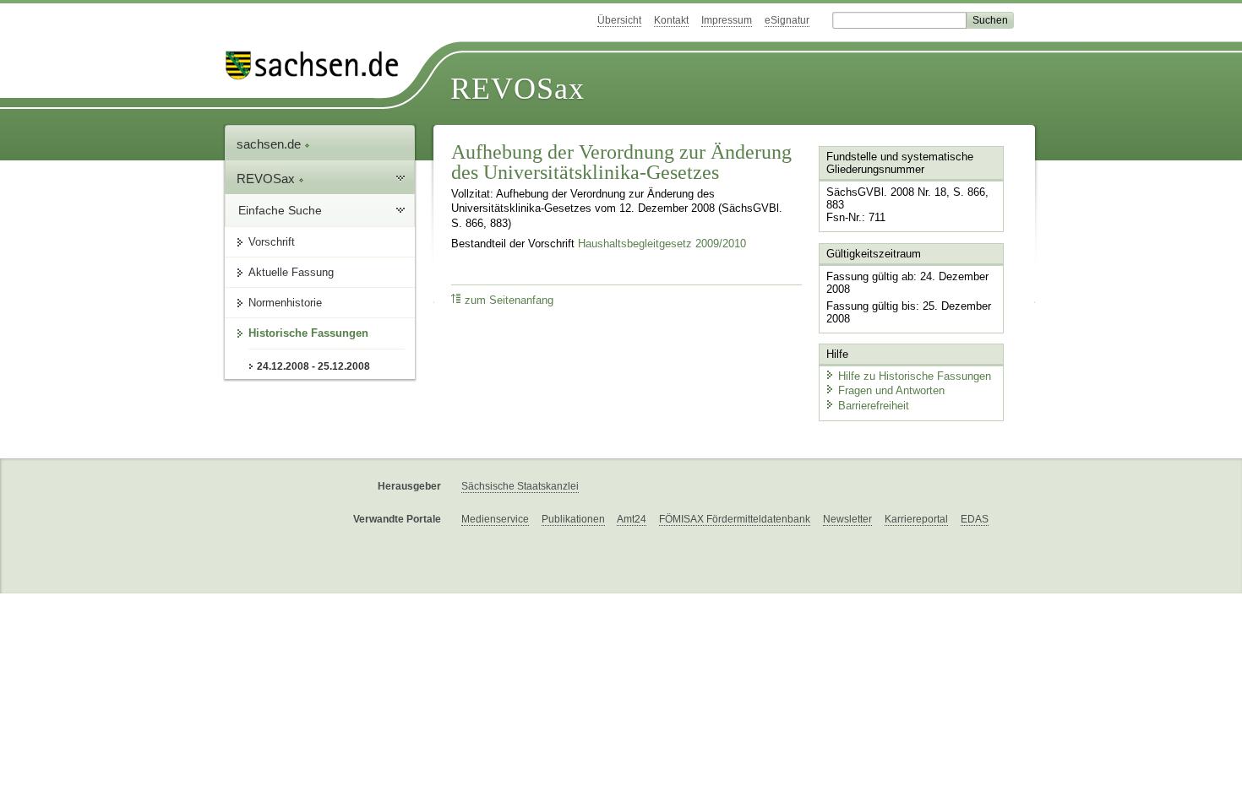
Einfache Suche (280, 210)
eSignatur (787, 20)
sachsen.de (270, 144)
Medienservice (495, 519)
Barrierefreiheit (873, 405)
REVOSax (517, 89)
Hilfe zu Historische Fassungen (914, 376)
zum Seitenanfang (509, 300)
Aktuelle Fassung (291, 272)
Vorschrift (271, 242)
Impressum (726, 20)
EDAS (975, 519)
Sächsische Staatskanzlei (520, 486)
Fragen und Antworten (891, 390)
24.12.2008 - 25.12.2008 (313, 366)
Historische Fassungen (308, 333)
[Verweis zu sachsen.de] (318, 65)
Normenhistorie (285, 302)
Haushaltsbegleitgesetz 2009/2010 (662, 244)
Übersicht (619, 20)
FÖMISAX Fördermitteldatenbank (734, 519)
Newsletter (847, 519)
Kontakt (671, 20)
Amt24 (631, 519)
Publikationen (573, 519)
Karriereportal (916, 519)
